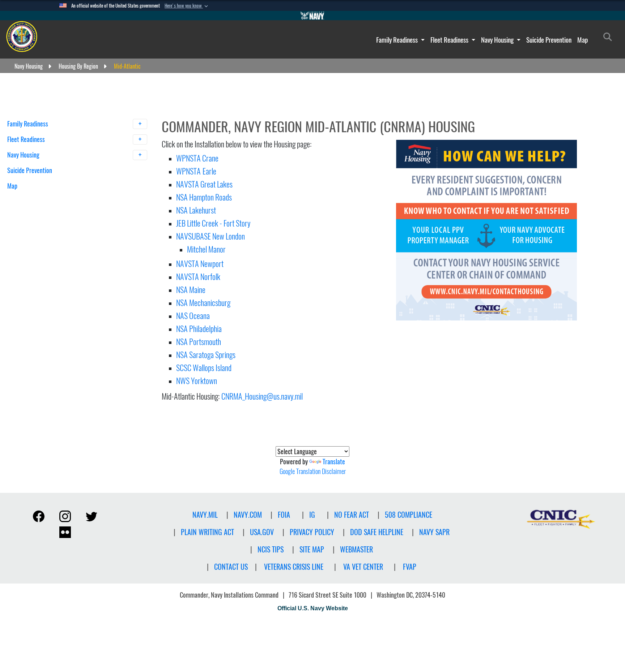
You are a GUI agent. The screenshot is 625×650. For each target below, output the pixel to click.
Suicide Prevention (548, 39)
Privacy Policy (312, 532)
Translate (334, 461)
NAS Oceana (193, 315)
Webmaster (356, 549)
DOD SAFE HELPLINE (376, 532)
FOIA (284, 515)
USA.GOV (262, 532)
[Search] (45, 198)
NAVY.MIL (205, 515)
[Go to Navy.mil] (312, 15)
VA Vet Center (363, 567)
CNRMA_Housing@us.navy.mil (262, 396)
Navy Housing (498, 39)
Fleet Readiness (450, 39)
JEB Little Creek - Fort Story (213, 223)
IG (312, 515)
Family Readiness (397, 39)
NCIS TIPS (271, 549)
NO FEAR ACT (351, 515)
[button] (187, 5)
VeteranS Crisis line (293, 567)
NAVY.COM (248, 515)
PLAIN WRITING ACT (207, 532)
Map (582, 39)
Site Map (311, 549)
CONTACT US (231, 567)
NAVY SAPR (434, 532)
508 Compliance (408, 515)
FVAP (409, 567)
